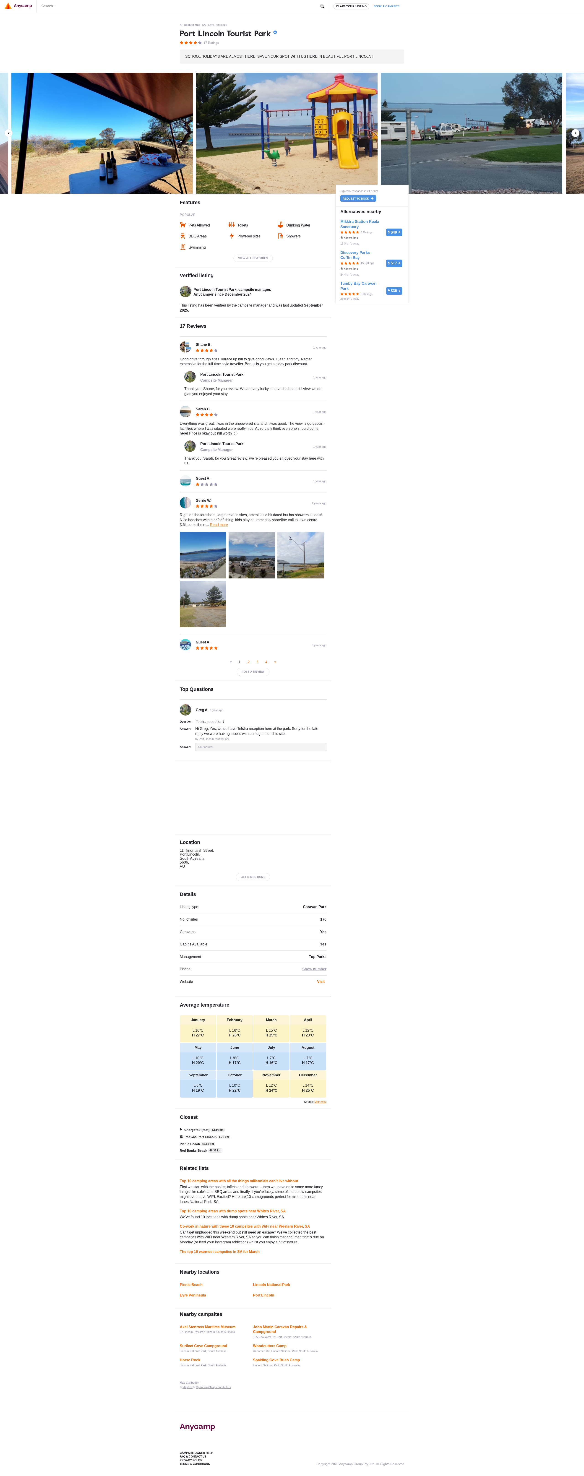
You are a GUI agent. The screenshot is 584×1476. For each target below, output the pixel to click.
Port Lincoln (263, 1295)
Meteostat (320, 1102)
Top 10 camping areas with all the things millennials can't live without (239, 1181)
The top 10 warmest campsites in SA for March (220, 1252)
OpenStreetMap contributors (213, 1387)
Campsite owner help (196, 1453)
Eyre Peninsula (217, 24)
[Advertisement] (253, 798)
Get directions (253, 877)
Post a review (253, 671)
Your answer (205, 747)
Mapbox (187, 1387)
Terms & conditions (195, 1464)
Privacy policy (191, 1460)
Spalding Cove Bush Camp (276, 1360)
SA (204, 24)
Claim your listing (351, 6)
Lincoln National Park (271, 1285)
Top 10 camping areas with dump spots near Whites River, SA (233, 1211)
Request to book (356, 198)
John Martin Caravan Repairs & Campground (280, 1329)
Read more (219, 525)
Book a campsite (386, 6)
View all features (253, 258)
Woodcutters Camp (270, 1346)
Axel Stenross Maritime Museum (207, 1327)
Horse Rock (190, 1360)
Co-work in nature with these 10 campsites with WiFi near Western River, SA (245, 1226)
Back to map (192, 24)
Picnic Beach (191, 1285)
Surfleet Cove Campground (203, 1346)
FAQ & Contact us (193, 1456)
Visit (321, 982)
